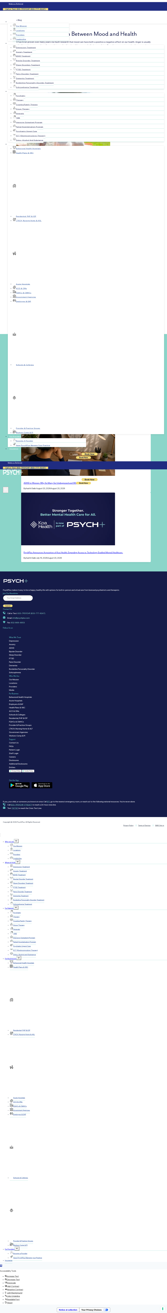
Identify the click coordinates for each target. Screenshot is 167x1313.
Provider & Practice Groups (20, 725)
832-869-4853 (18, 622)
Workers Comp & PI (17, 736)
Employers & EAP (16, 704)
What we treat (10, 863)
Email (5, 602)
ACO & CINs (14, 711)
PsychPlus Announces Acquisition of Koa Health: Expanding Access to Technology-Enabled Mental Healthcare (73, 552)
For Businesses (10, 959)
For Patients (9, 908)
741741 (15, 808)
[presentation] (86, 519)
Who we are (9, 842)
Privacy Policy (16, 771)
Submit (8, 606)
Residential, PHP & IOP (18, 718)
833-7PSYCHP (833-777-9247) (31, 613)
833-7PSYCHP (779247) (21, 805)
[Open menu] (5, 490)
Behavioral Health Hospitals (20, 697)
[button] (1, 1265)
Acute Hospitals (15, 700)
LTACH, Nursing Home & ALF (21, 729)
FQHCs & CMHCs (16, 722)
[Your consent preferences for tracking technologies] (162, 1308)
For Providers (10, 1249)
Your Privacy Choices (91, 1310)
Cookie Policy (28, 771)
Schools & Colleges (17, 715)
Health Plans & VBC (17, 707)
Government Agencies (18, 732)
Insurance (14, 449)
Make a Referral (16, 4)
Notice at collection (68, 1310)
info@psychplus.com (21, 618)
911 (48, 801)
